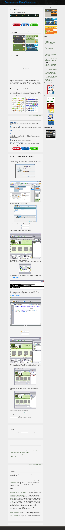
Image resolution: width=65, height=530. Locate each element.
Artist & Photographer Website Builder (50, 57)
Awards (46, 95)
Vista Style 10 (47, 40)
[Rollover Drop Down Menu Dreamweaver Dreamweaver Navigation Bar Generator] (18, 47)
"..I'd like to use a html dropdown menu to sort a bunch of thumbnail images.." (51, 65)
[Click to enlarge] (25, 385)
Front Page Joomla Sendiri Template (15, 512)
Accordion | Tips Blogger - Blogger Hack (18, 492)
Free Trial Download (35, 115)
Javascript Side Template (14, 498)
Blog (45, 51)
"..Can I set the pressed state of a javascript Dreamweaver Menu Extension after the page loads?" (24, 454)
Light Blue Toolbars (48, 46)
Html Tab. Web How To (14, 504)
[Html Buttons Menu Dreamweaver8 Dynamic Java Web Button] (50, 30)
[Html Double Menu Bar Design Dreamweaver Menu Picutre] (18, 39)
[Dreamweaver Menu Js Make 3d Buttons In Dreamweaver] (50, 13)
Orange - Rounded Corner (49, 48)
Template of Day (48, 127)
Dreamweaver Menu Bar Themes (50, 42)
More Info (40, 115)
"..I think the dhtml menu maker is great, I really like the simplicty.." (51, 80)
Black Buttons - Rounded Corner (50, 38)
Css (12, 484)
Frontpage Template (14, 507)
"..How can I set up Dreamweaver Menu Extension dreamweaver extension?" (21, 447)
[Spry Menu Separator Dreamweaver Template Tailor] (51, 139)
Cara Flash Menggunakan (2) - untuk (18, 495)
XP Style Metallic (47, 41)
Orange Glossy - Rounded (49, 47)
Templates (46, 36)
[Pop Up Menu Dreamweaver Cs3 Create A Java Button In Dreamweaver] (32, 104)
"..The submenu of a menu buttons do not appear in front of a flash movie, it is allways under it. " (24, 450)
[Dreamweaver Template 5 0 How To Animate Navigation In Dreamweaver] (31, 47)
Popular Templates (48, 7)
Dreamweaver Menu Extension (30, 21)
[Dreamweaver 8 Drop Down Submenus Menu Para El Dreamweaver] (50, 21)
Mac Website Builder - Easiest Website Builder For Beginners (51, 56)
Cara (14, 482)
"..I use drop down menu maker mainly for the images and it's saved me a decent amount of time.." (51, 77)
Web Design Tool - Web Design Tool (50, 60)
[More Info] (34, 24)
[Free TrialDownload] (25, 24)
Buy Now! (30, 115)
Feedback (46, 62)
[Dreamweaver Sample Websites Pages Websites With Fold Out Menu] (18, 104)
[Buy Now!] (16, 24)
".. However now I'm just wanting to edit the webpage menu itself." (19, 452)
